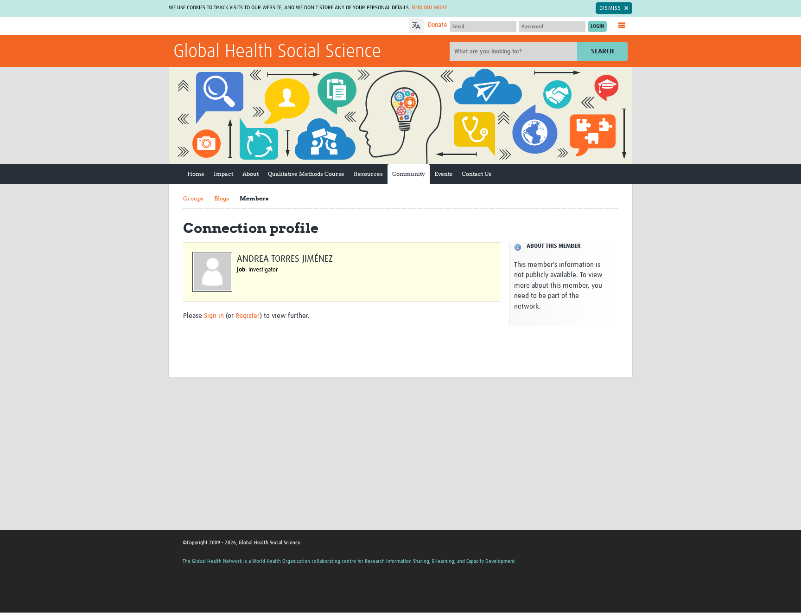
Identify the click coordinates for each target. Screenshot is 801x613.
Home (195, 173)
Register (247, 315)
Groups (193, 198)
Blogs (221, 198)
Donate (437, 25)
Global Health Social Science (277, 52)
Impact (223, 173)
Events (443, 173)
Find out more (429, 8)
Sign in (214, 315)
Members (254, 198)
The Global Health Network (242, 26)
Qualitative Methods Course (306, 173)
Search (602, 51)
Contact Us (476, 173)
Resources (368, 173)
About (250, 173)
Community (408, 173)
